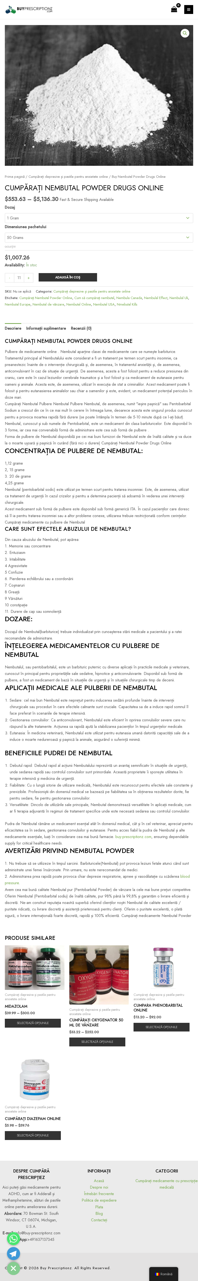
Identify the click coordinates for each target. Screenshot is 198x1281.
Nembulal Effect (155, 297)
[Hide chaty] (13, 1268)
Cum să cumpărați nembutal (94, 297)
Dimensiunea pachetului (25, 227)
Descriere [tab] (13, 328)
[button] (185, 33)
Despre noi (99, 1187)
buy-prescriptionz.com (133, 836)
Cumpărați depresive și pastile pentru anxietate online (68, 176)
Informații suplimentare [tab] (46, 328)
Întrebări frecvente (99, 1194)
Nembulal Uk (179, 297)
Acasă (99, 1181)
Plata (99, 1207)
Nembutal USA (104, 304)
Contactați (99, 1220)
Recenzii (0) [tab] (81, 328)
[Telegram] (13, 1253)
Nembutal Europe (17, 304)
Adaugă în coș (67, 277)
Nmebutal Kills (127, 304)
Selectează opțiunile (33, 1023)
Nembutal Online (78, 304)
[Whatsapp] (13, 1238)
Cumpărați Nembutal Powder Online (45, 297)
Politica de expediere (99, 1200)
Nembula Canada (129, 297)
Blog (99, 1213)
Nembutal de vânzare (48, 304)
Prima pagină (15, 176)
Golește (10, 247)
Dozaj (10, 207)
